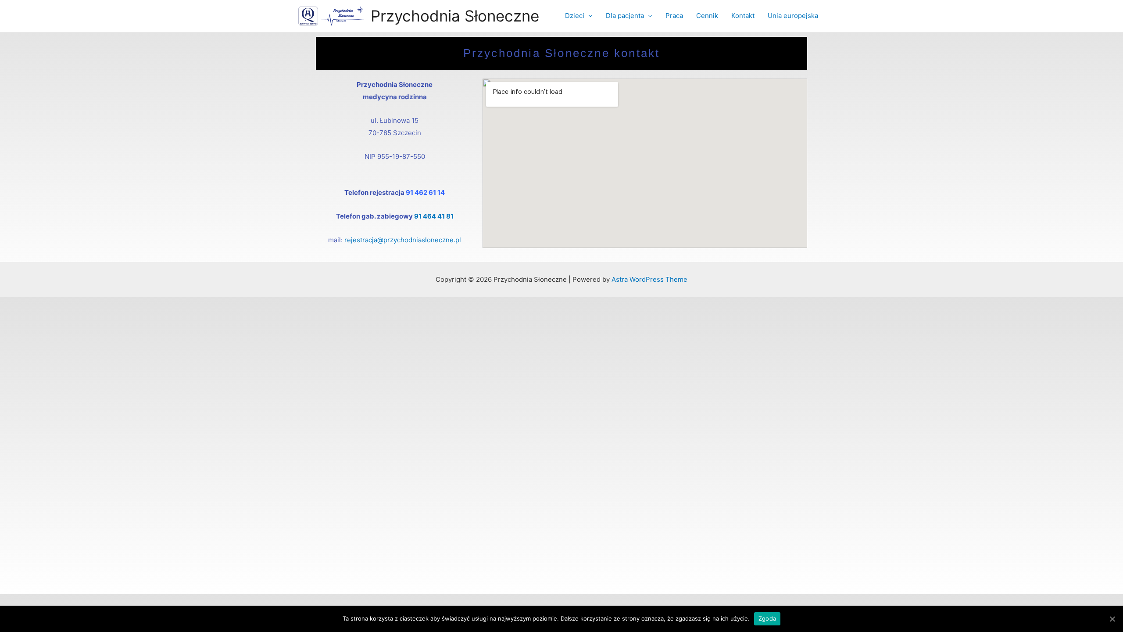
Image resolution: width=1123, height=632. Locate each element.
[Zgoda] (1112, 618)
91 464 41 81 (434, 216)
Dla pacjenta (625, 15)
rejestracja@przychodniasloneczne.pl (402, 240)
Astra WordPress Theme (649, 279)
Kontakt (743, 15)
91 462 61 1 (423, 192)
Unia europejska (793, 15)
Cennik (707, 15)
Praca (674, 15)
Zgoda (767, 618)
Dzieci (574, 15)
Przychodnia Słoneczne (455, 16)
